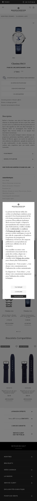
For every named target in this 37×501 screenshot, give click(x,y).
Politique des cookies (22, 258)
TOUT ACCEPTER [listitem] (18, 296)
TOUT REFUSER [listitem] (18, 287)
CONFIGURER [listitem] (18, 291)
